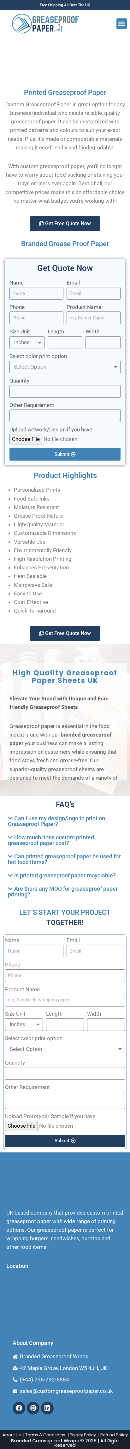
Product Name (84, 307)
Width (92, 331)
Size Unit (19, 331)
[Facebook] (19, 1408)
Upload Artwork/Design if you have (50, 429)
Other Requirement (31, 405)
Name (16, 282)
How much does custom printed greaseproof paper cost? (51, 840)
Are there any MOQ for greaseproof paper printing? (63, 891)
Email (73, 282)
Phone (17, 307)
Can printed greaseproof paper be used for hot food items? (64, 859)
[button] (121, 23)
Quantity (19, 380)
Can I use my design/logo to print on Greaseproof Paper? (56, 821)
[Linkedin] (47, 1408)
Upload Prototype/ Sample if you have (50, 1116)
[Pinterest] (33, 1408)
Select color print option (38, 356)
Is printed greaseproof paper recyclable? (65, 875)
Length (56, 331)
